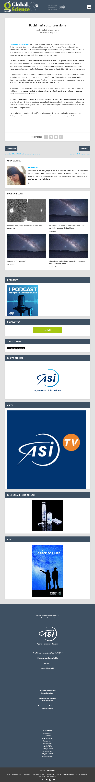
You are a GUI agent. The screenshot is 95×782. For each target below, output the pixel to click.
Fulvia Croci (48, 30)
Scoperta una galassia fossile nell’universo (24, 226)
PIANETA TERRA (50, 774)
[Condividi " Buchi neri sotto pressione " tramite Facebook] (46, 137)
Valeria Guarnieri (47, 708)
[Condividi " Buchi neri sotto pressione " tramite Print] (61, 137)
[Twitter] (47, 780)
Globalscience (50, 771)
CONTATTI (47, 663)
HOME (8, 774)
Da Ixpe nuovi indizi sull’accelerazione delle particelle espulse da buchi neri (67, 227)
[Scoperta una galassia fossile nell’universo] (26, 210)
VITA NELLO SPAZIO (38, 774)
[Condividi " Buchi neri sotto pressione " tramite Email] (56, 137)
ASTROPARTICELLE (81, 774)
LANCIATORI (27, 774)
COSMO (59, 774)
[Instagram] (50, 780)
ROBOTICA (42, 777)
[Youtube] (54, 780)
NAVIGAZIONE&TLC (68, 774)
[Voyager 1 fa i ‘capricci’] (26, 246)
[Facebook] (43, 780)
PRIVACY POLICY (51, 777)
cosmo (57, 30)
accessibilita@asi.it (47, 668)
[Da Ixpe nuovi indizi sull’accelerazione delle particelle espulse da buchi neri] (68, 210)
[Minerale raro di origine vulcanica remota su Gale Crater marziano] (68, 246)
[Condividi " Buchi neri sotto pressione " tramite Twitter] (51, 137)
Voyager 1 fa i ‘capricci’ (16, 261)
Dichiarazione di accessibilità (47, 658)
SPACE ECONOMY (17, 774)
